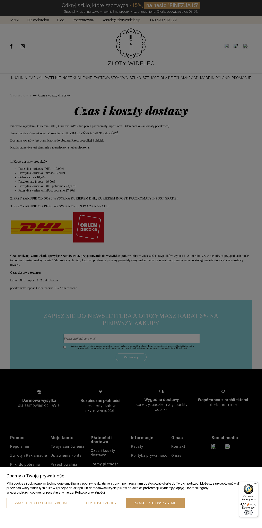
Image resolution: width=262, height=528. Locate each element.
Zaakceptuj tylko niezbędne (42, 503)
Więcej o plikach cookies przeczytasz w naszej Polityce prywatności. (56, 492)
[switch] (248, 512)
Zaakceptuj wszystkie (155, 503)
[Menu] (255, 484)
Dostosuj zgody (101, 503)
